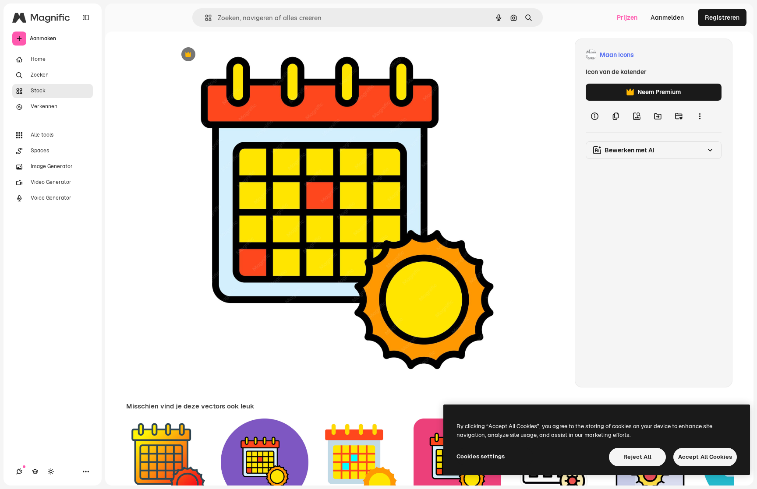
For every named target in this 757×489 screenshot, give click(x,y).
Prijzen (627, 17)
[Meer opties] (699, 116)
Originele (230, 55)
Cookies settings (480, 456)
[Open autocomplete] (205, 17)
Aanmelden (667, 17)
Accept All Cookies (705, 457)
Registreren (722, 17)
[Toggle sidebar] (86, 18)
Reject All (637, 457)
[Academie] (35, 471)
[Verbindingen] (19, 471)
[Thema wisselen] (51, 471)
